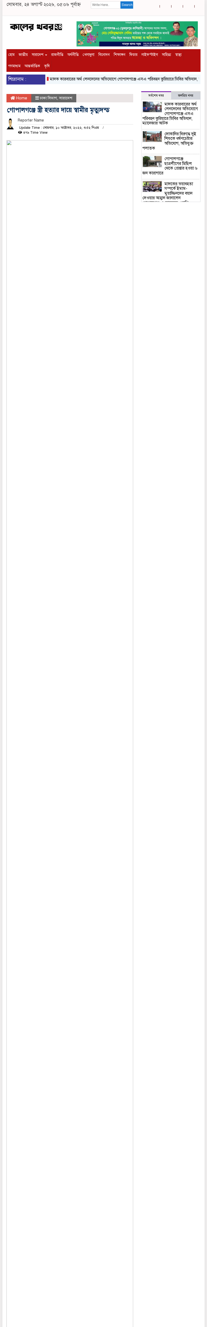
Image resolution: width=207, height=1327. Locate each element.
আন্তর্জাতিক (32, 66)
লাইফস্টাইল (150, 54)
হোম (11, 54)
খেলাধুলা (88, 54)
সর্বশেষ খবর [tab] (156, 95)
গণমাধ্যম (14, 66)
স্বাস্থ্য (178, 54)
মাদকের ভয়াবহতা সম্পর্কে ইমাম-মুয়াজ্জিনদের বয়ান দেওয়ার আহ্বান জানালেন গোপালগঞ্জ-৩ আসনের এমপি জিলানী (167, 195)
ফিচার (133, 54)
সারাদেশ (38, 54)
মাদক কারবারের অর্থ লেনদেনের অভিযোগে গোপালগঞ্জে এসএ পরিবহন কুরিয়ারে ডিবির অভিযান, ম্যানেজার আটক (170, 114)
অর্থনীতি (73, 54)
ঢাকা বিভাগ (48, 98)
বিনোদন (104, 54)
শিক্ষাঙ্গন (119, 54)
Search (127, 5)
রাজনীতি (57, 54)
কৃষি (47, 66)
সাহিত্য (166, 54)
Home (21, 98)
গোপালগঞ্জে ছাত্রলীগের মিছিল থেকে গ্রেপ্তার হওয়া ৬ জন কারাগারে (169, 166)
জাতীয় (23, 54)
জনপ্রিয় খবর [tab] (185, 95)
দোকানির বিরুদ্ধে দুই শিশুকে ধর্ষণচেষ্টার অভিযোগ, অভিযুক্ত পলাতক (169, 141)
